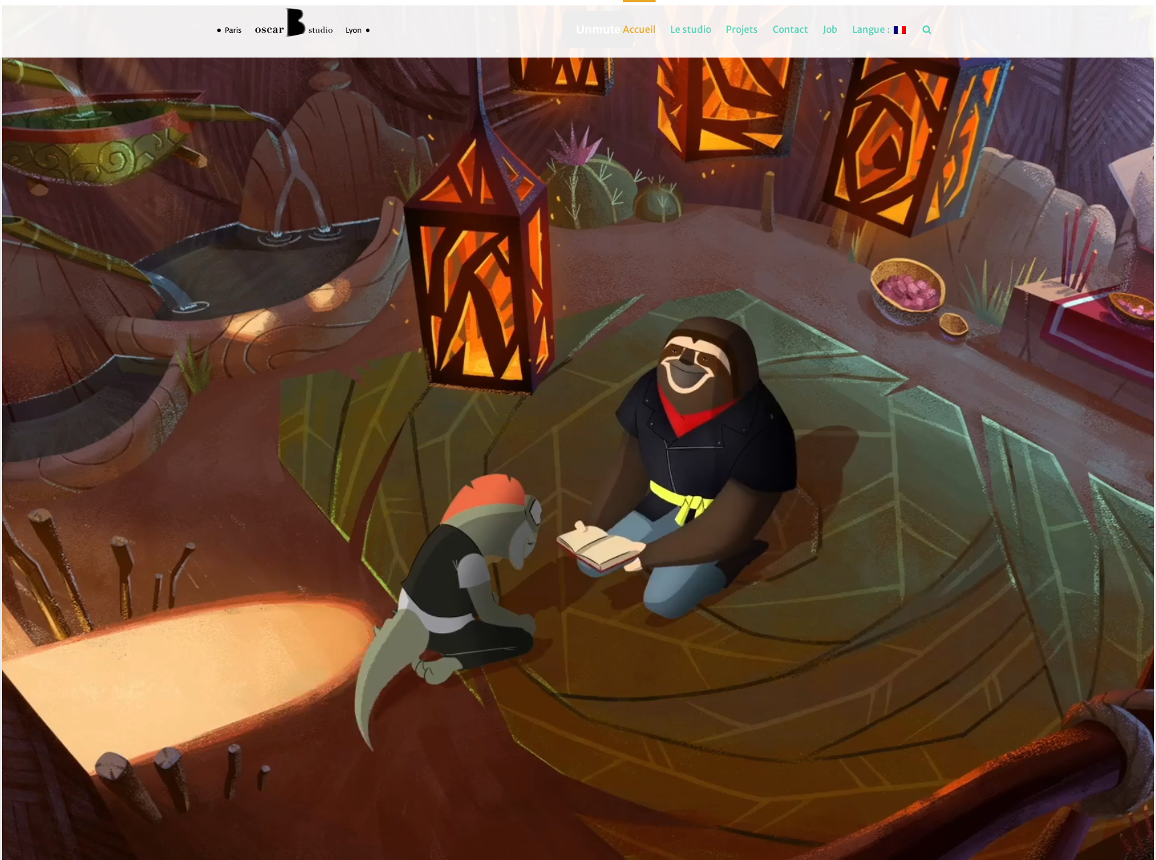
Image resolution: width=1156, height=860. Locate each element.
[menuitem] (639, 29)
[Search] (927, 29)
